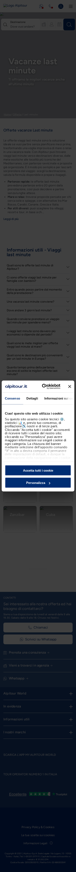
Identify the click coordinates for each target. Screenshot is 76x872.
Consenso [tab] (12, 398)
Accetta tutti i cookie (38, 470)
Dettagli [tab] (32, 398)
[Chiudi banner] (69, 386)
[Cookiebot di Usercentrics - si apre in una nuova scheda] (44, 386)
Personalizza (35, 483)
